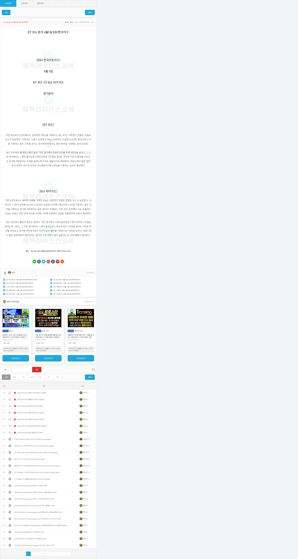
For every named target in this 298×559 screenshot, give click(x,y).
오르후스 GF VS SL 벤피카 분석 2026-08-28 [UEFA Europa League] (34, 446)
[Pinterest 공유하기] (58, 262)
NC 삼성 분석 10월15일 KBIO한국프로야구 (20, 283)
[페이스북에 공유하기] (39, 262)
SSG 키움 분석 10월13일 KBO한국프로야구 (67, 287)
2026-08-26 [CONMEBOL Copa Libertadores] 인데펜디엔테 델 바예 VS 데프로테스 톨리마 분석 (41, 525)
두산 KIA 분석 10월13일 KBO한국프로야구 (67, 294)
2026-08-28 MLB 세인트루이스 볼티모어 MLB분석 (32, 426)
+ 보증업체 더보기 (88, 301)
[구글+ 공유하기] (48, 262)
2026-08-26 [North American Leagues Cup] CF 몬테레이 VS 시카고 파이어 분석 (37, 519)
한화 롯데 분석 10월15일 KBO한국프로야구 (20, 290)
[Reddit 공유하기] (62, 262)
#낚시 (21, 348)
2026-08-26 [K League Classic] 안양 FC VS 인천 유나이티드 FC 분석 (34, 499)
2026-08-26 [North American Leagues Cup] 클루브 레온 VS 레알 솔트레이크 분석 (38, 512)
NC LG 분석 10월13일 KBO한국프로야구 (66, 290)
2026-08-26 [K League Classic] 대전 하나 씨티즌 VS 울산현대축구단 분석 (35, 492)
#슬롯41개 (15, 348)
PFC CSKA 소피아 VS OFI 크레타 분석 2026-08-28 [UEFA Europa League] (36, 452)
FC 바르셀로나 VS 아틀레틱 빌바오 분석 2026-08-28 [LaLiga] (32, 479)
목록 (6, 12)
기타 (57, 377)
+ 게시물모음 (90, 272)
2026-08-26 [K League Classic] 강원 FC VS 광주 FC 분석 (30, 486)
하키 (48, 377)
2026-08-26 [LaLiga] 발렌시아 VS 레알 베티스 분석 (29, 532)
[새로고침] (93, 369)
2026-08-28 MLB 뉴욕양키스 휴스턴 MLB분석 (30, 419)
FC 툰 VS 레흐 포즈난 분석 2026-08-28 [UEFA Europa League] (32, 439)
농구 (31, 377)
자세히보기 (15, 358)
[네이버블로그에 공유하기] (34, 262)
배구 (40, 377)
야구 (23, 377)
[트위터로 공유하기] (44, 262)
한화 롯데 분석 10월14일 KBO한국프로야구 (67, 283)
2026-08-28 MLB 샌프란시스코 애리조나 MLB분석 (32, 393)
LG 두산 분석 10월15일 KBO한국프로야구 (19, 287)
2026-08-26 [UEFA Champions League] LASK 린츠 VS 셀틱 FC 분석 (34, 545)
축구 (15, 377)
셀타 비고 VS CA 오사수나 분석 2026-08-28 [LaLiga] (29, 459)
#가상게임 (10, 350)
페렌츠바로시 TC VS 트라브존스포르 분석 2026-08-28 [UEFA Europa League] (37, 466)
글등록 (90, 12)
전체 (6, 377)
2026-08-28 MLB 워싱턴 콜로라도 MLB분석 (30, 432)
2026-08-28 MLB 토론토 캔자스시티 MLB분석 (30, 413)
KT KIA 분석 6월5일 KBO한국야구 (43, 251)
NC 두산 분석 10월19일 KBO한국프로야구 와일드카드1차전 (22, 279)
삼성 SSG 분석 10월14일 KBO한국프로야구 (20, 294)
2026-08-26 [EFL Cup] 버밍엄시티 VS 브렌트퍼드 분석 (30, 539)
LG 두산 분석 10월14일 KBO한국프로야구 (66, 279)
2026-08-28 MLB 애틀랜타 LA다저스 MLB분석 (30, 399)
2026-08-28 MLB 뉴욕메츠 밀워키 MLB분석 (30, 406)
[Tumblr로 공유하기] (53, 262)
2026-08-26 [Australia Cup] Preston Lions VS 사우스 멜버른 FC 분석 (34, 505)
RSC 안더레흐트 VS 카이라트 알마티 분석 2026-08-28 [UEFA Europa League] (36, 472)
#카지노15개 (7, 348)
